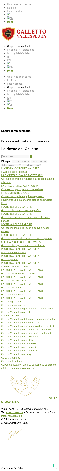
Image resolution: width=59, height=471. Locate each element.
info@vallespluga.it (11, 415)
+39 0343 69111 (14, 412)
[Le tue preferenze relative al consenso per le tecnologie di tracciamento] (54, 466)
